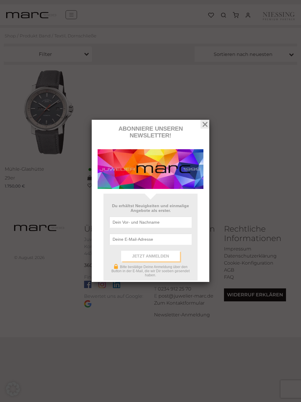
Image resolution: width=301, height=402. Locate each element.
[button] (13, 389)
